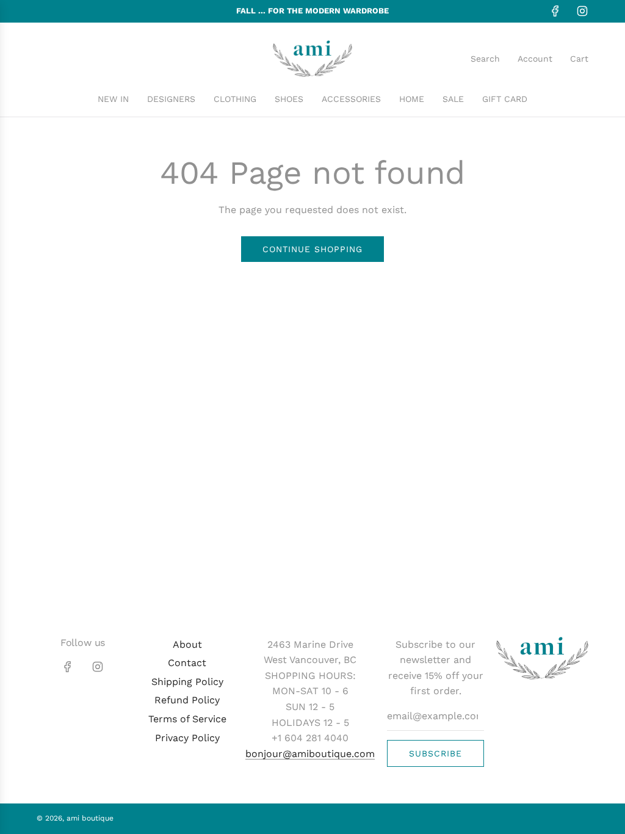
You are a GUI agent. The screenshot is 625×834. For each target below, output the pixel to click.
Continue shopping (312, 249)
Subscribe (435, 753)
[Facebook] (555, 11)
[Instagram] (582, 11)
